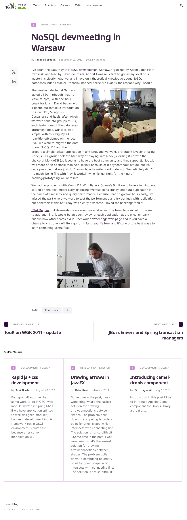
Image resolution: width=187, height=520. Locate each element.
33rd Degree (40, 210)
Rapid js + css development (25, 380)
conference (52, 310)
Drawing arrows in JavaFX (90, 380)
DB (67, 310)
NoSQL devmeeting (81, 70)
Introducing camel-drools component (150, 380)
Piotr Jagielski (143, 390)
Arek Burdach (24, 390)
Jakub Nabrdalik (46, 59)
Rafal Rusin (82, 390)
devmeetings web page (106, 219)
